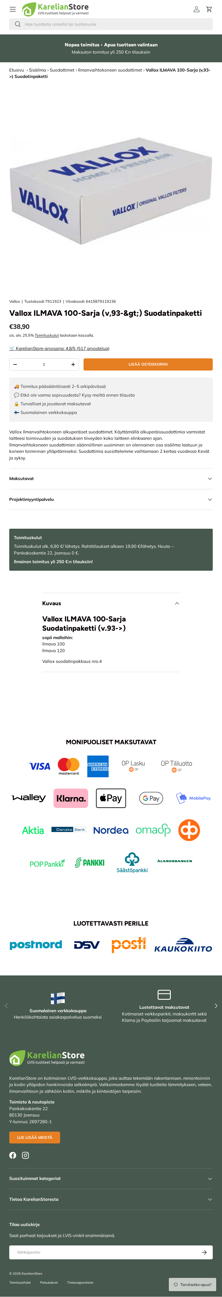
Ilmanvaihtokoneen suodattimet (110, 70)
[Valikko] (12, 9)
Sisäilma (37, 70)
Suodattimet (62, 70)
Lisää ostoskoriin (148, 364)
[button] (209, 9)
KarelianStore (32, 1274)
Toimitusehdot (20, 1282)
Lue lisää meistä (34, 1137)
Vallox (14, 301)
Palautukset (49, 1282)
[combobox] (111, 24)
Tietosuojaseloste (80, 1282)
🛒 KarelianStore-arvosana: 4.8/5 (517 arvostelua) (59, 348)
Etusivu (16, 70)
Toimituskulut (47, 335)
